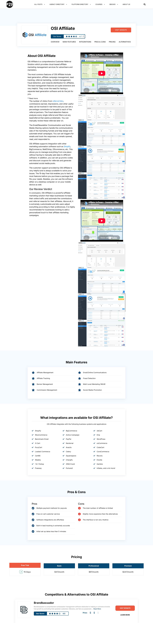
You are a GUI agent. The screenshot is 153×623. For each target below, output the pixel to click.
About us (126, 4)
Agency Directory (57, 4)
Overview (55, 42)
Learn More (125, 615)
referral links (58, 101)
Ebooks (112, 4)
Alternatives (125, 42)
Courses (98, 4)
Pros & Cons (100, 42)
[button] (144, 4)
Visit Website (121, 30)
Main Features (69, 42)
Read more (33, 98)
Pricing (112, 42)
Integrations (85, 42)
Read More (97, 609)
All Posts (38, 4)
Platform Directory (80, 4)
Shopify (67, 146)
